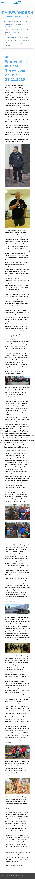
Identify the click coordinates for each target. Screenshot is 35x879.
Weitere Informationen (13, 450)
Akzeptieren (7, 447)
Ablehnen (21, 447)
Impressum (24, 450)
